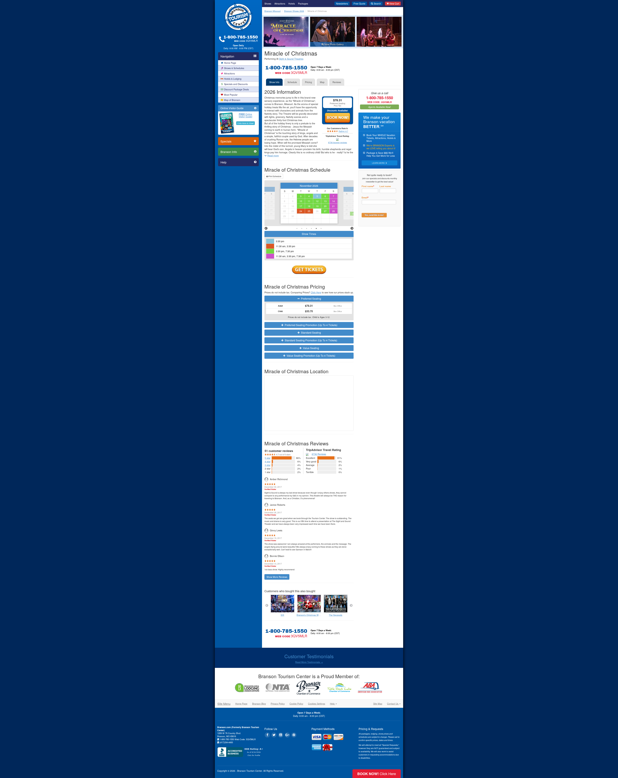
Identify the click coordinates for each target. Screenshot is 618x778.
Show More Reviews (277, 577)
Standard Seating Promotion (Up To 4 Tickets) (310, 340)
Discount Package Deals (236, 89)
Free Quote (359, 3)
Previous (266, 228)
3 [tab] (306, 228)
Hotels (291, 3)
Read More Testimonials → (309, 662)
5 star (268, 458)
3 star (268, 465)
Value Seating (310, 348)
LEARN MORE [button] (378, 162)
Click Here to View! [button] (245, 123)
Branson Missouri (272, 11)
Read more (273, 155)
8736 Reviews (319, 454)
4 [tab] (311, 228)
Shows (267, 3)
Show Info (274, 82)
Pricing (308, 82)
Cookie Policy (296, 703)
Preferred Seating (310, 298)
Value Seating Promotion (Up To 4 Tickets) (310, 355)
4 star (268, 461)
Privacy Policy (278, 703)
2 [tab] (301, 228)
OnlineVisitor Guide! (245, 115)
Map (322, 82)
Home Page (230, 62)
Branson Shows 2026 (294, 11)
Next (352, 228)
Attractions (229, 73)
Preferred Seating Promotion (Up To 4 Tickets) (310, 325)
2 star (268, 468)
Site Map (377, 703)
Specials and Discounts (236, 84)
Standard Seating (310, 332)
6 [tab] (321, 228)
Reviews (336, 82)
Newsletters (342, 3)
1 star (268, 472)
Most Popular (231, 94)
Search (377, 3)
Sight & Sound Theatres (291, 58)
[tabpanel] (309, 203)
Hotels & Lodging (232, 78)
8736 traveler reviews (337, 142)
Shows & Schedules (234, 68)
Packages (303, 3)
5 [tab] (316, 228)
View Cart (394, 3)
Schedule (292, 82)
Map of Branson (232, 100)
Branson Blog (259, 703)
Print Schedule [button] (274, 176)
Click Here (316, 292)
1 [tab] (297, 228)
